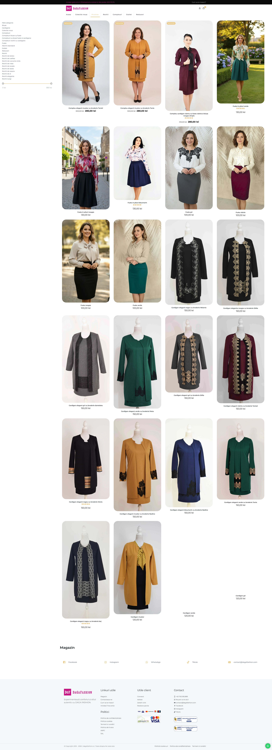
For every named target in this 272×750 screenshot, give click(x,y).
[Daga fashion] (77, 8)
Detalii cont (141, 703)
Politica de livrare (107, 727)
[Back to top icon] (262, 745)
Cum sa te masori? (199, 2)
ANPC (103, 730)
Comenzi (140, 696)
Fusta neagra (86, 305)
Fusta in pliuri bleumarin (137, 203)
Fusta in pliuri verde (240, 106)
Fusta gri (189, 212)
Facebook (179, 706)
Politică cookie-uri (161, 746)
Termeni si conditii (107, 724)
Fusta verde (137, 305)
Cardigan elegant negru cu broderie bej (85, 621)
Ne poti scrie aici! (182, 700)
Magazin (104, 696)
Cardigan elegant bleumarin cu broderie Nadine (189, 510)
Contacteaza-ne (106, 700)
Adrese (139, 700)
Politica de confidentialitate (111, 718)
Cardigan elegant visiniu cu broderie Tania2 (241, 406)
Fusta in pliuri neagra (85, 212)
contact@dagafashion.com (186, 703)
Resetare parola (143, 706)
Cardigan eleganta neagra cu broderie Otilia (240, 308)
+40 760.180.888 (181, 696)
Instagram (179, 709)
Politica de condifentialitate (180, 746)
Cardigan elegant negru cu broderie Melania (188, 308)
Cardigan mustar (137, 617)
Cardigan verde (189, 613)
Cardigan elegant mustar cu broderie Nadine (137, 514)
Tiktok (177, 712)
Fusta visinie (240, 212)
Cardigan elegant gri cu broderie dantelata (86, 405)
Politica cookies (106, 721)
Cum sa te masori (107, 703)
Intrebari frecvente (107, 706)
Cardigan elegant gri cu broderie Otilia (189, 395)
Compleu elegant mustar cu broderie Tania (137, 108)
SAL (102, 734)
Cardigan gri (241, 596)
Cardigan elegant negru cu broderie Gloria (85, 502)
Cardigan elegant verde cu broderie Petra (137, 411)
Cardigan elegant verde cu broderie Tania (240, 502)
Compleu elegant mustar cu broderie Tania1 (86, 108)
